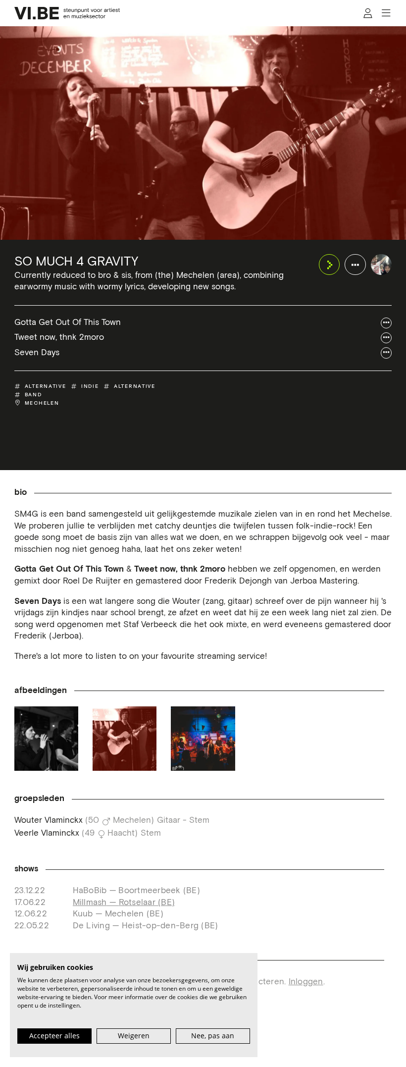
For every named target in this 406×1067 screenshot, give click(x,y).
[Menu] (386, 13)
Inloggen (306, 982)
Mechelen (42, 403)
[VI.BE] (67, 13)
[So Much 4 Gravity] (381, 264)
